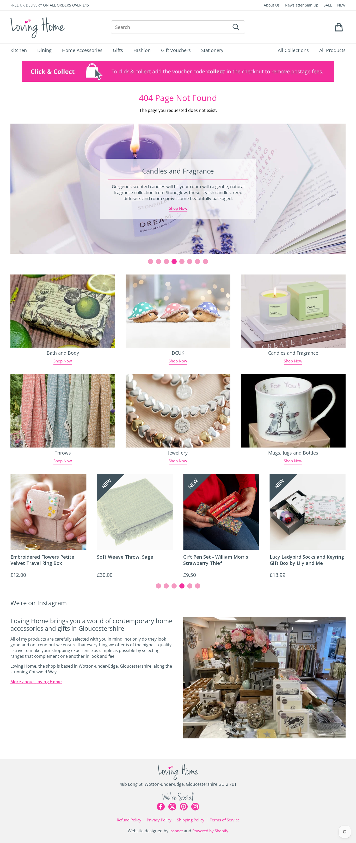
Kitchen (18, 50)
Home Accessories (82, 50)
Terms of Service (225, 819)
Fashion (142, 50)
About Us (272, 5)
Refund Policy (129, 819)
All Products (332, 50)
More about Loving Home (36, 682)
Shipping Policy (190, 819)
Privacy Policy (159, 819)
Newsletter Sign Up (301, 5)
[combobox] (171, 27)
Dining (44, 50)
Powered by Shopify (210, 830)
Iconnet (176, 830)
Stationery (212, 50)
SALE (328, 5)
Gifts (118, 50)
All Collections (293, 50)
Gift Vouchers (176, 50)
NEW (341, 5)
